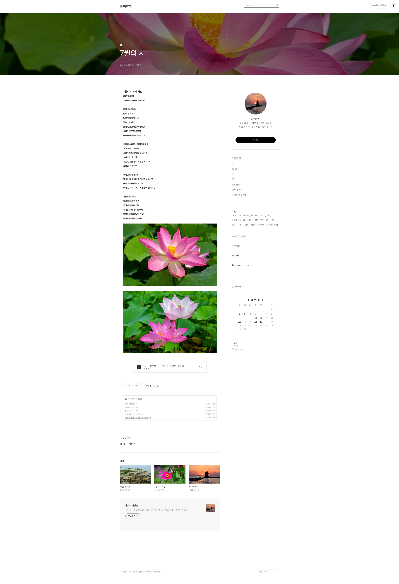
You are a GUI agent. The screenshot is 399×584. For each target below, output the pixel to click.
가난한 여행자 (264, 237)
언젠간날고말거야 (266, 372)
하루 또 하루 (264, 512)
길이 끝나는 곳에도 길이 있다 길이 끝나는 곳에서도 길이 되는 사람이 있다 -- (157, 510)
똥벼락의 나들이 (265, 227)
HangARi (263, 327)
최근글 (235, 236)
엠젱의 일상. (264, 387)
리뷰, (245, 220)
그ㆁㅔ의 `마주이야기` (268, 442)
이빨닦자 (262, 402)
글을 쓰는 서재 (265, 407)
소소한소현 (263, 487)
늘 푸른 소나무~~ (266, 172)
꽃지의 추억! (130, 411)
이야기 (235, 158)
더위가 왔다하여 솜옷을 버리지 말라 (268, 354)
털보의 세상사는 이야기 (268, 267)
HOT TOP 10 (265, 492)
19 (256, 321)
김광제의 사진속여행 (267, 307)
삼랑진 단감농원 (265, 522)
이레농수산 (263, 557)
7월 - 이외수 (130, 407)
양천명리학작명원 (266, 427)
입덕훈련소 (263, 302)
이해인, (256, 220)
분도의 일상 (263, 297)
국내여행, (246, 215)
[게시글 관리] (137, 385)
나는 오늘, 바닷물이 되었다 (268, 394)
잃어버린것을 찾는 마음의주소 (268, 564)
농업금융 (236, 184)
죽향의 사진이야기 (266, 222)
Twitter (249, 265)
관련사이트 (263, 571)
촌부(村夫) (126, 6)
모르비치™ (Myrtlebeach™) (266, 344)
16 (239, 321)
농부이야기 (237, 190)
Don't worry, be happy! (266, 379)
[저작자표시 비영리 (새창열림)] (156, 385)
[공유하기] (133, 385)
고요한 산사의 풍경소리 (268, 202)
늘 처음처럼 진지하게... (268, 217)
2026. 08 (255, 300)
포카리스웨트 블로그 (267, 447)
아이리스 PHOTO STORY (266, 364)
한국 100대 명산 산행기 (268, 287)
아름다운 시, (237, 220)
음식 (234, 174)
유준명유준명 (264, 282)
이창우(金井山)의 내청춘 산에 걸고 (268, 334)
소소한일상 (263, 292)
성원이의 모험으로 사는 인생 (268, 274)
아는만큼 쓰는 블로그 (267, 452)
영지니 (261, 552)
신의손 (261, 537)
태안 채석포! (130, 404)
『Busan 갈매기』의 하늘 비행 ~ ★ (268, 469)
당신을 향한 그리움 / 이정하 (136, 417)
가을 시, (241, 225)
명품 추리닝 (263, 457)
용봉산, (253, 225)
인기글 (244, 236)
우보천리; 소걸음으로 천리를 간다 (268, 254)
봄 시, (234, 225)
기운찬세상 (263, 477)
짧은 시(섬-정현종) (133, 414)
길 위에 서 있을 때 (266, 322)
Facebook (237, 265)
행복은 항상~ (264, 517)
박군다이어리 (264, 462)
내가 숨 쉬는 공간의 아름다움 (268, 185)
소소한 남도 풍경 (265, 262)
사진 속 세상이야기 (266, 432)
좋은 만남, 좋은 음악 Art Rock (268, 544)
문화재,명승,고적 (239, 195)
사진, (250, 220)
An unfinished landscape (265, 314)
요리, (234, 215)
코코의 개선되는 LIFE (267, 482)
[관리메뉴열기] (393, 5)
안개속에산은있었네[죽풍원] (268, 529)
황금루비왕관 (264, 437)
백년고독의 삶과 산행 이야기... (268, 195)
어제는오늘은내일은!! (267, 507)
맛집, (239, 215)
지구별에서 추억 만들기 (268, 177)
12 (256, 317)
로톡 (261, 422)
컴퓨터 (261, 412)
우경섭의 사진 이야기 (267, 232)
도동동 (261, 502)
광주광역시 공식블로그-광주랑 (268, 210)
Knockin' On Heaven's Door (266, 244)
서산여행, (254, 215)
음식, (247, 225)
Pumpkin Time (266, 417)
